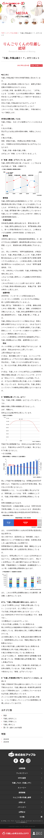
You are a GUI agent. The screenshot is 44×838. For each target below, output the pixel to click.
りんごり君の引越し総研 (22, 797)
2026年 (6, 739)
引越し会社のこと (10, 718)
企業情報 (22, 768)
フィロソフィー (22, 773)
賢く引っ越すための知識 (12, 727)
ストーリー (22, 788)
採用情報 (22, 792)
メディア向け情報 (11, 33)
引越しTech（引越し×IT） (22, 783)
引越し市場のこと (36, 65)
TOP (2, 33)
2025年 (6, 742)
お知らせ (22, 802)
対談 (5, 715)
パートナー (22, 807)
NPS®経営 (22, 778)
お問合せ (22, 812)
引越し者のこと (9, 724)
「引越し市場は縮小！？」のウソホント (20, 58)
